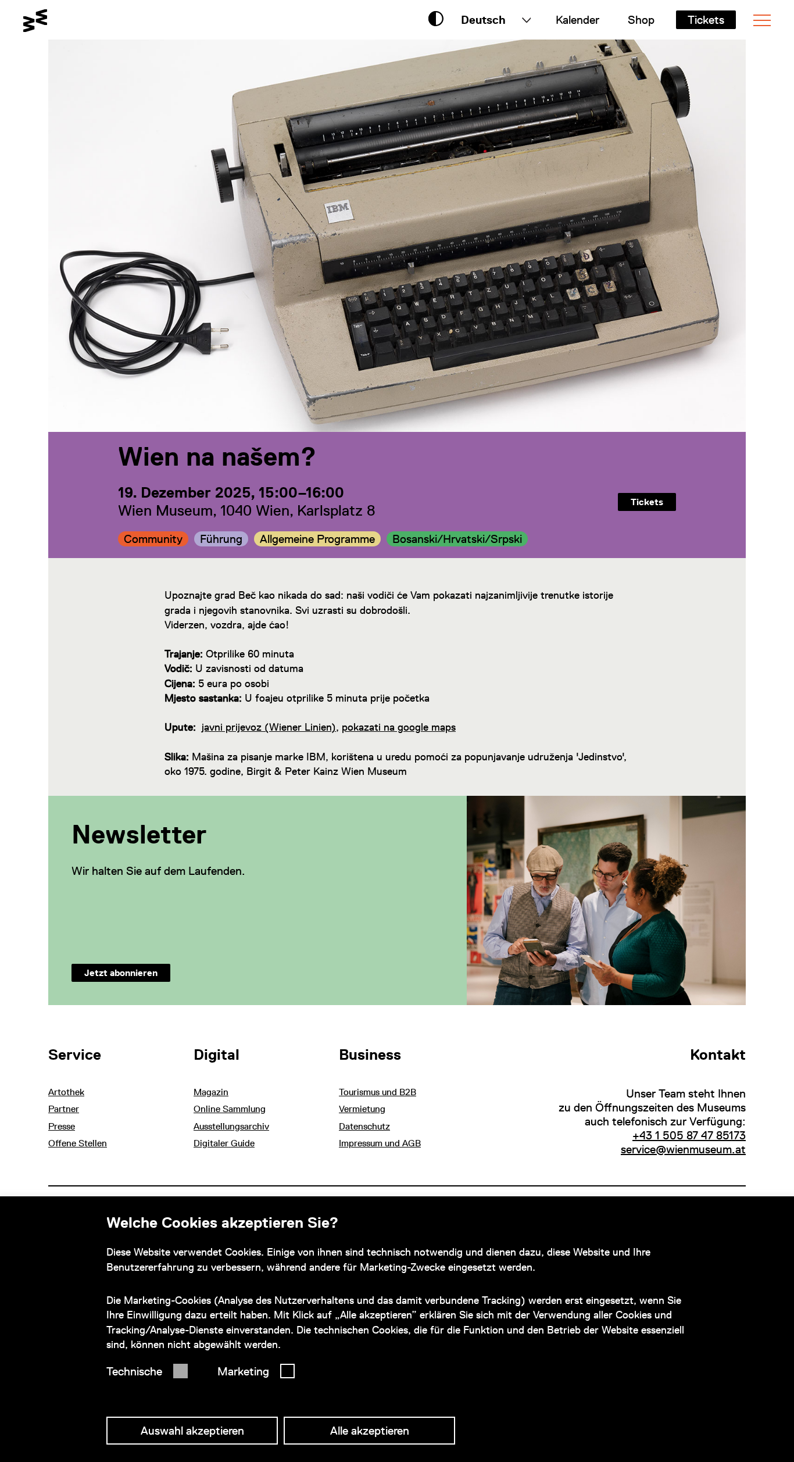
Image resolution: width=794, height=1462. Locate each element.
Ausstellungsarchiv (231, 1126)
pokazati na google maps (399, 727)
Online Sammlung (230, 1108)
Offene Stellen (77, 1143)
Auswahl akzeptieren (192, 1430)
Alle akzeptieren (369, 1430)
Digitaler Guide (224, 1143)
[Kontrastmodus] (436, 19)
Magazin (211, 1092)
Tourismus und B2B (377, 1092)
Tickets (706, 19)
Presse (61, 1126)
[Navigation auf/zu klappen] (762, 20)
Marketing (243, 1371)
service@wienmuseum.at (683, 1149)
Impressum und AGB (380, 1143)
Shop (641, 19)
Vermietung (362, 1108)
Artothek (66, 1092)
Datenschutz (364, 1126)
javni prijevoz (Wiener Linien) (269, 727)
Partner (63, 1108)
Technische (134, 1371)
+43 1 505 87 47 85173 (689, 1135)
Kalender (577, 19)
